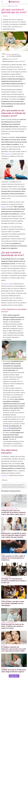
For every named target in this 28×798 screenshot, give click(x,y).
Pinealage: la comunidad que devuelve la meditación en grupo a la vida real (13, 580)
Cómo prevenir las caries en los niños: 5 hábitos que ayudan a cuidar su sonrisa (12, 626)
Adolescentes (5, 599)
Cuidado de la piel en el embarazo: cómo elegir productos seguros (13, 671)
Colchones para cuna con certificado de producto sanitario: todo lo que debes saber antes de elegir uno (13, 512)
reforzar (6, 428)
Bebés (2, 554)
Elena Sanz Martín (16, 56)
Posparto (3, 645)
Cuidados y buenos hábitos (8, 622)
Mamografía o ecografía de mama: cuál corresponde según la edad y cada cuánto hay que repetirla (13, 535)
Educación (3, 6)
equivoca (9, 154)
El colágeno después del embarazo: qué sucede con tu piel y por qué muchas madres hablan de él (13, 649)
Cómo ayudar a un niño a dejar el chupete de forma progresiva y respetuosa (13, 558)
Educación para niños (13, 6)
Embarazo (4, 668)
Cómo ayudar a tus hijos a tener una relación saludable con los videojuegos (12, 603)
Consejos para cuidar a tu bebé (9, 508)
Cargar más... (14, 676)
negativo (4, 206)
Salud (2, 531)
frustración (4, 475)
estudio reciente (8, 284)
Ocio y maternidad (6, 577)
